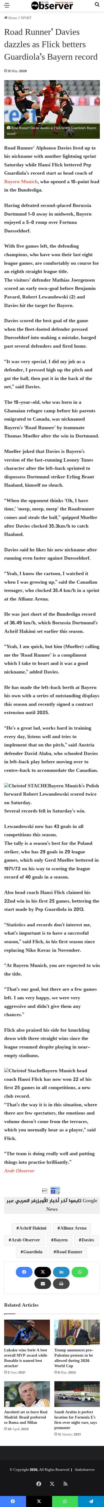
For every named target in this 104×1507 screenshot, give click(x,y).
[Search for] (97, 8)
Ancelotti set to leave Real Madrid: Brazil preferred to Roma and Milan (25, 1417)
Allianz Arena (73, 1228)
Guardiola (32, 1252)
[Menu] (7, 8)
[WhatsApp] (80, 1272)
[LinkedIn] (61, 1272)
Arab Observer (19, 1171)
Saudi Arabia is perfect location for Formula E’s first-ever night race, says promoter (75, 1420)
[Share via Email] (42, 1283)
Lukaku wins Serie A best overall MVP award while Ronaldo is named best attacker (25, 1358)
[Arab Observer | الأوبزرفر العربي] (52, 5)
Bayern (61, 1240)
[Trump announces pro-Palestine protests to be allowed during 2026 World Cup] (77, 1332)
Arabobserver (85, 1470)
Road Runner (69, 1252)
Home (12, 18)
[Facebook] (24, 1272)
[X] (42, 1272)
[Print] (61, 1283)
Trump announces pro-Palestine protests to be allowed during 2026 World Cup (73, 1358)
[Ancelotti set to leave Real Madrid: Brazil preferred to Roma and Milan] (27, 1394)
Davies (88, 1240)
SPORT (26, 18)
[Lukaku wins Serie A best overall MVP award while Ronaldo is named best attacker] (27, 1332)
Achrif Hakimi (32, 1228)
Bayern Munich (21, 182)
